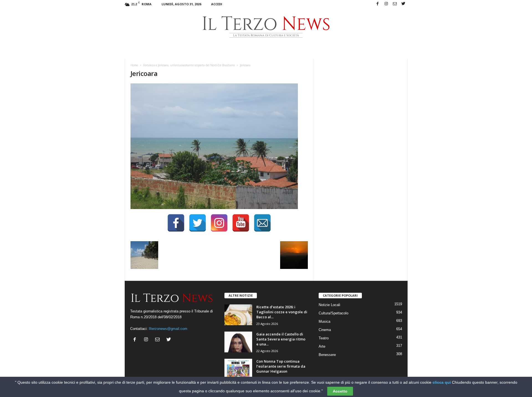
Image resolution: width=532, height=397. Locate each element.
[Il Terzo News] (266, 27)
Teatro (324, 338)
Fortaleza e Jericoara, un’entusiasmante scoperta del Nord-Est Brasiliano (189, 65)
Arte (322, 346)
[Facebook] (377, 4)
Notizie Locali (329, 305)
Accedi (216, 4)
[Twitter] (403, 4)
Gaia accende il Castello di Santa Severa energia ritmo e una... (280, 339)
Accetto (340, 391)
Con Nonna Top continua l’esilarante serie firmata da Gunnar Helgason (280, 366)
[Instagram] (386, 4)
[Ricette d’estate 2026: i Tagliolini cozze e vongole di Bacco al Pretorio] (238, 314)
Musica (324, 321)
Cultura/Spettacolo (333, 313)
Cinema (325, 330)
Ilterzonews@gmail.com (168, 329)
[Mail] (395, 4)
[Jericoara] (219, 146)
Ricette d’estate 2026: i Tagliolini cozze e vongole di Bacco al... (281, 311)
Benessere (327, 355)
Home (134, 65)
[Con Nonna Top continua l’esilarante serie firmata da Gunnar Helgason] (238, 369)
